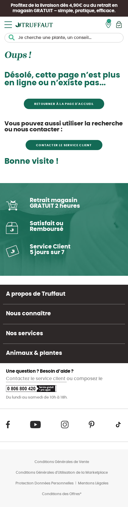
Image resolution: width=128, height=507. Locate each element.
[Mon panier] (119, 24)
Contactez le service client (36, 379)
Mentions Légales (93, 483)
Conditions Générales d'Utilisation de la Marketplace (62, 472)
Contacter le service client (64, 145)
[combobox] (64, 37)
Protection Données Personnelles (44, 483)
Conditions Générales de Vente (62, 462)
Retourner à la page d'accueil (64, 104)
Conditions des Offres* (62, 494)
